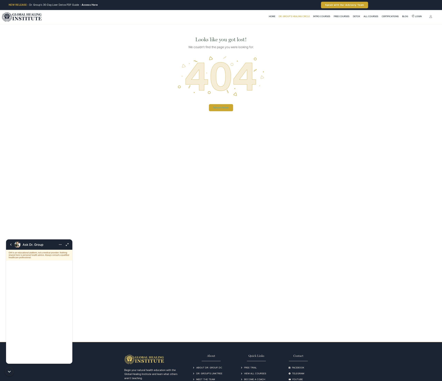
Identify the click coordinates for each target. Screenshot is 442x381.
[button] (9, 372)
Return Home (221, 107)
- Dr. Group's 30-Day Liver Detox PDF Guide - (53, 4)
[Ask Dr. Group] (39, 301)
